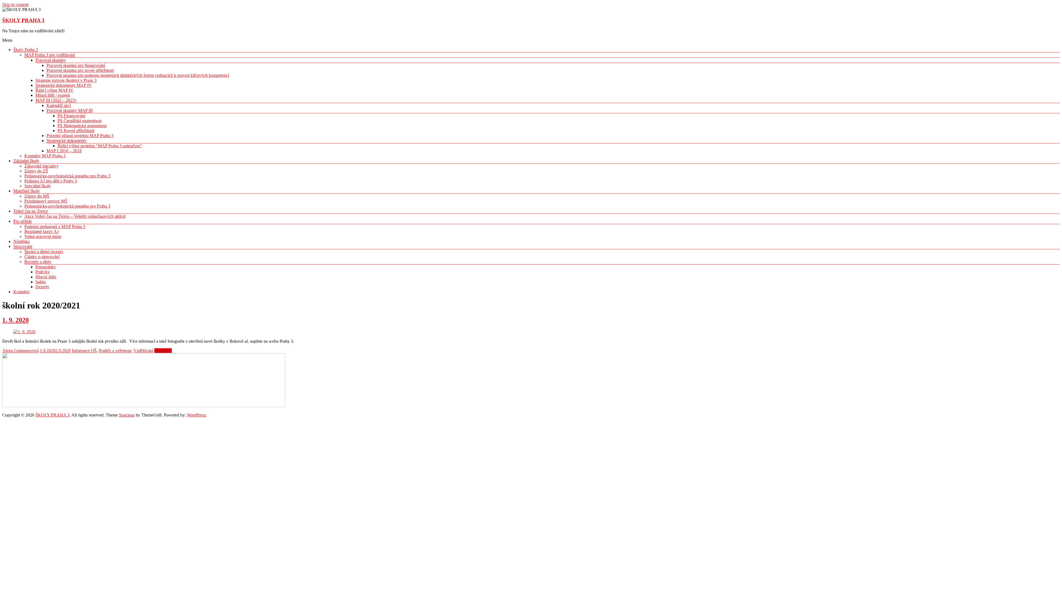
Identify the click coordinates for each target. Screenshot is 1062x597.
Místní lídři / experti (52, 95)
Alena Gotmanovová (20, 350)
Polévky (42, 271)
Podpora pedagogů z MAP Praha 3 (54, 226)
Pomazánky (45, 267)
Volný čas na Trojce (30, 211)
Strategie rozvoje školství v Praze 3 (66, 80)
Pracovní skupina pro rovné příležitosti (80, 70)
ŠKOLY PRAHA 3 (23, 20)
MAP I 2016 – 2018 (64, 150)
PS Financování (71, 115)
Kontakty (21, 291)
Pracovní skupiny (50, 60)
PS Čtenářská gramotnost (79, 120)
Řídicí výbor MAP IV (54, 90)
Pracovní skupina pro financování (75, 65)
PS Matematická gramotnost (82, 125)
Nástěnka (21, 241)
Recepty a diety (37, 261)
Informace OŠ (84, 350)
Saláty (40, 281)
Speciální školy (37, 186)
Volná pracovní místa (42, 236)
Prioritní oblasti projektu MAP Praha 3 (79, 135)
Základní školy (26, 160)
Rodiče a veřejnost (115, 350)
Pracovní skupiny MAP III (69, 110)
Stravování (22, 246)
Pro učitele (22, 221)
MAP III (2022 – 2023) (55, 100)
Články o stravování (41, 256)
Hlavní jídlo (45, 276)
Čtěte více (163, 350)
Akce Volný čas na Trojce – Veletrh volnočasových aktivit (75, 216)
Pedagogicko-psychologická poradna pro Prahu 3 (67, 176)
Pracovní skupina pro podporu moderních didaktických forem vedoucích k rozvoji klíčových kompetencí (137, 75)
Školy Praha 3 (25, 49)
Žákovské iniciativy (41, 166)
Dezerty (42, 286)
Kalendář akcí (58, 105)
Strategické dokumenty (66, 140)
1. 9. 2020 (15, 320)
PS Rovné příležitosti (76, 130)
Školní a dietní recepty (43, 251)
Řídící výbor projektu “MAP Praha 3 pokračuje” (100, 145)
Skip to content (15, 4)
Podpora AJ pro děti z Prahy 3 (50, 181)
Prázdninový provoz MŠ (45, 201)
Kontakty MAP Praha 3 (45, 155)
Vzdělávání (143, 350)
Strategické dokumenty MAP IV (63, 85)
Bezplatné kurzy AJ (41, 231)
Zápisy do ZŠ (36, 171)
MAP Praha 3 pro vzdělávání (49, 55)
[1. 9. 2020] (24, 331)
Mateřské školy (26, 190)
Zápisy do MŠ (36, 196)
